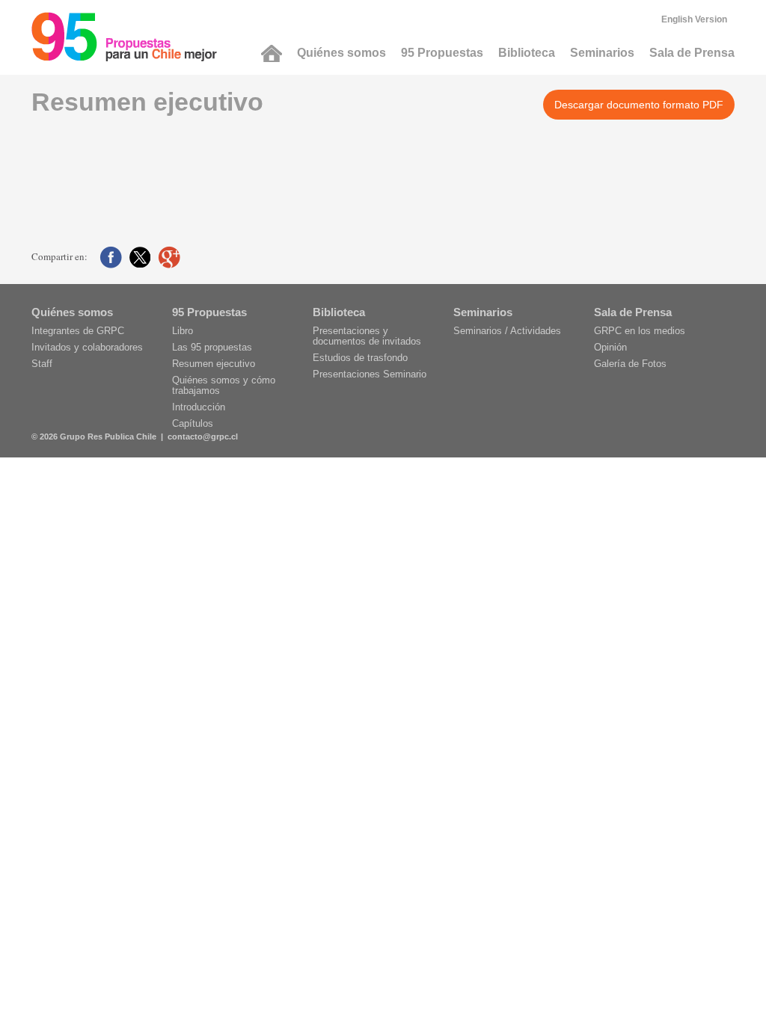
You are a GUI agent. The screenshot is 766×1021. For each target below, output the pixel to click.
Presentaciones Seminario (369, 374)
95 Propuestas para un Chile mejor (124, 36)
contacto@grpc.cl (203, 436)
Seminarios (602, 52)
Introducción (198, 407)
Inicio (271, 53)
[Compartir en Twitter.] (140, 257)
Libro (182, 330)
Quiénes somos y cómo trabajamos (223, 385)
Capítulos (192, 423)
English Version (694, 19)
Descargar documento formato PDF (638, 105)
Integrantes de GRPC (77, 330)
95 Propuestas (442, 52)
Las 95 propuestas (212, 347)
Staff (41, 363)
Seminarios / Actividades (507, 330)
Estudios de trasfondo (360, 357)
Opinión (610, 347)
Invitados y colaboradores (87, 347)
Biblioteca (526, 52)
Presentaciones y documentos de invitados (367, 336)
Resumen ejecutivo (213, 363)
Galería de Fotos (630, 363)
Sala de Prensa (692, 52)
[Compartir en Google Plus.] (169, 257)
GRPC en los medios (639, 330)
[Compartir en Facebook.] (111, 257)
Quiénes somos (341, 52)
